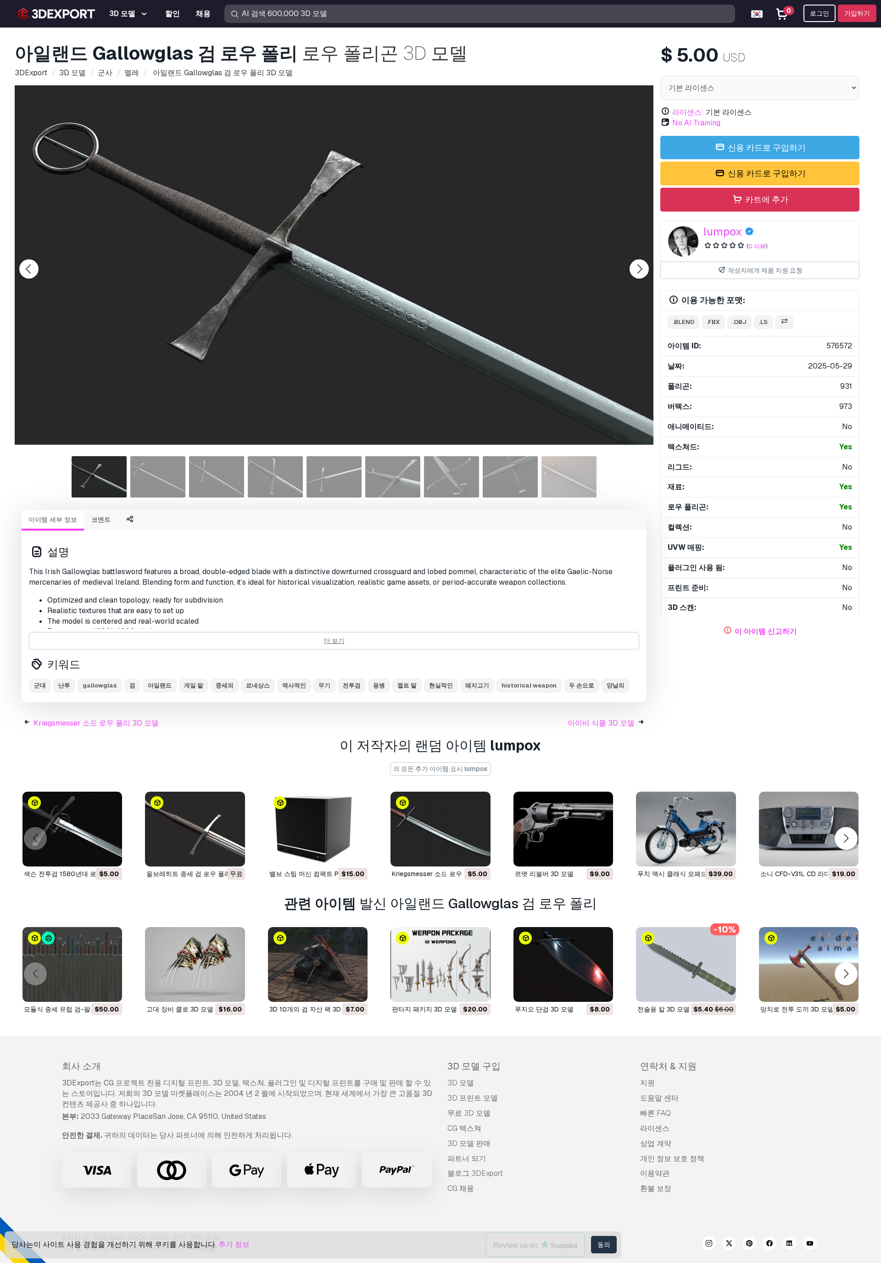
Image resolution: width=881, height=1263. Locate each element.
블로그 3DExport (475, 1173)
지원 (647, 1083)
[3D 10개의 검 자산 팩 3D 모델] (318, 964)
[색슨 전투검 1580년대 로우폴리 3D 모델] (72, 829)
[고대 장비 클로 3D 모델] (195, 964)
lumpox (722, 231)
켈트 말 (407, 685)
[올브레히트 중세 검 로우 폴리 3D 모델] (195, 829)
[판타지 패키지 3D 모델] (440, 964)
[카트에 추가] (90, 853)
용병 (379, 685)
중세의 (225, 685)
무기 (324, 685)
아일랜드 (160, 685)
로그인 (819, 13)
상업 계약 (655, 1143)
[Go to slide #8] (510, 476)
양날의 (616, 685)
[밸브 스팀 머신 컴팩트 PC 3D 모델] (318, 829)
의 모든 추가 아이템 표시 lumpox (440, 769)
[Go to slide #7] (451, 476)
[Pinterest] (749, 1244)
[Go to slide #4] (275, 476)
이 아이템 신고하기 (766, 631)
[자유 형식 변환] (784, 322)
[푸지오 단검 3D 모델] (563, 964)
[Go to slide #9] (569, 476)
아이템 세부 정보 (52, 519)
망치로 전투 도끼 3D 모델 (797, 1009)
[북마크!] (108, 853)
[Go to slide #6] (392, 476)
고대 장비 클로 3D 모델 (179, 1009)
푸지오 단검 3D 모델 (544, 1009)
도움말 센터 (659, 1098)
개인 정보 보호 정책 (672, 1158)
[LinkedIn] (790, 1244)
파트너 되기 (466, 1158)
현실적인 (441, 685)
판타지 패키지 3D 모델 (424, 1009)
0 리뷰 (757, 246)
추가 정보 (234, 1244)
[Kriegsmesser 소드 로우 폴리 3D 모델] (440, 829)
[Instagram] (709, 1244)
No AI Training (696, 123)
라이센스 (654, 1128)
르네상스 (258, 685)
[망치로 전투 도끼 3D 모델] (809, 964)
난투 (64, 685)
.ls (763, 322)
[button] (846, 838)
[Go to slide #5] (334, 476)
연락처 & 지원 (668, 1066)
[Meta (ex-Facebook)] (769, 1244)
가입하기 (857, 13)
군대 (40, 685)
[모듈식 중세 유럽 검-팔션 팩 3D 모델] (72, 964)
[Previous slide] (29, 269)
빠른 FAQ (655, 1113)
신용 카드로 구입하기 (766, 147)
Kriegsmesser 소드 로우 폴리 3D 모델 (96, 723)
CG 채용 (460, 1188)
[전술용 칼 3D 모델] (686, 964)
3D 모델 (460, 1083)
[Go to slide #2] (157, 476)
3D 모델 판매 (469, 1143)
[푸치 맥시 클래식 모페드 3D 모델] (686, 829)
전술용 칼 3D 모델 (663, 1009)
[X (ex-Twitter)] (729, 1244)
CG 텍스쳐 (464, 1128)
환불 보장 (655, 1188)
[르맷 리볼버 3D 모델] (563, 829)
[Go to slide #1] (99, 476)
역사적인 (294, 685)
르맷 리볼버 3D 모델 (544, 874)
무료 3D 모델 (469, 1113)
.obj (739, 322)
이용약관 (654, 1173)
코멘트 (101, 519)
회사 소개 (81, 1066)
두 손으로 (581, 685)
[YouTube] (810, 1244)
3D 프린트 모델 (472, 1098)
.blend (683, 322)
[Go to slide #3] (216, 476)
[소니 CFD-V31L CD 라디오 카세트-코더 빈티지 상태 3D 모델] (809, 829)
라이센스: (688, 112)
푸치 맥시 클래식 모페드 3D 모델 (684, 874)
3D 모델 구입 (474, 1066)
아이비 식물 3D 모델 (601, 723)
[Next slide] (639, 269)
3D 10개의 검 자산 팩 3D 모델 (312, 1009)
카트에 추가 (765, 199)
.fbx (713, 322)
